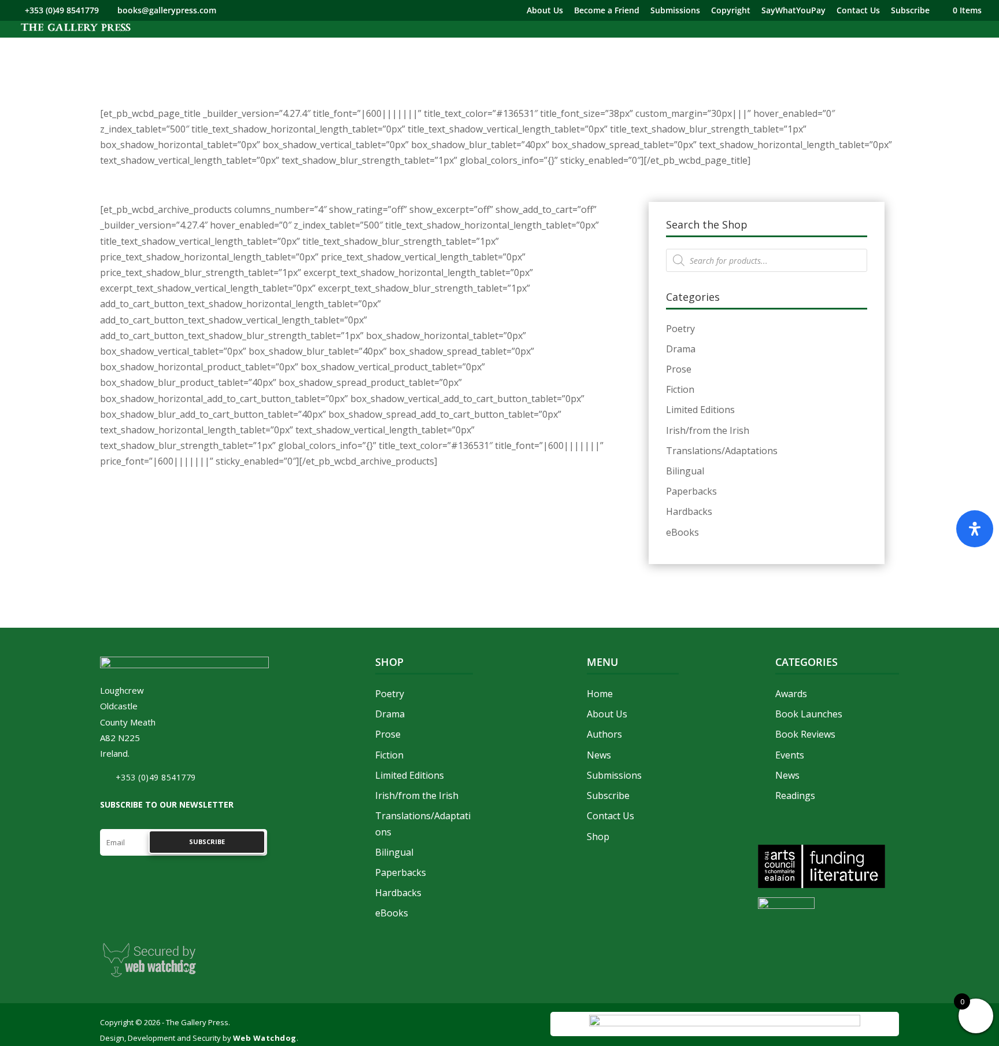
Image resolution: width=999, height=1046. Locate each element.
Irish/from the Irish (707, 430)
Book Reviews (805, 734)
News (599, 755)
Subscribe (910, 11)
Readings (795, 795)
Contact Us (858, 11)
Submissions (675, 11)
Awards (791, 693)
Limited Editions (700, 409)
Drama (680, 348)
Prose (678, 369)
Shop (598, 836)
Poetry (680, 328)
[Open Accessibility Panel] (974, 528)
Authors (604, 734)
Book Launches (808, 714)
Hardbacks (689, 511)
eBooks (682, 532)
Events (789, 755)
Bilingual (685, 471)
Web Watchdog (265, 1038)
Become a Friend (606, 11)
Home (600, 693)
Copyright (730, 11)
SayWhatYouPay (793, 11)
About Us (545, 11)
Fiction (680, 389)
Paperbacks (691, 491)
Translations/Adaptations (722, 450)
